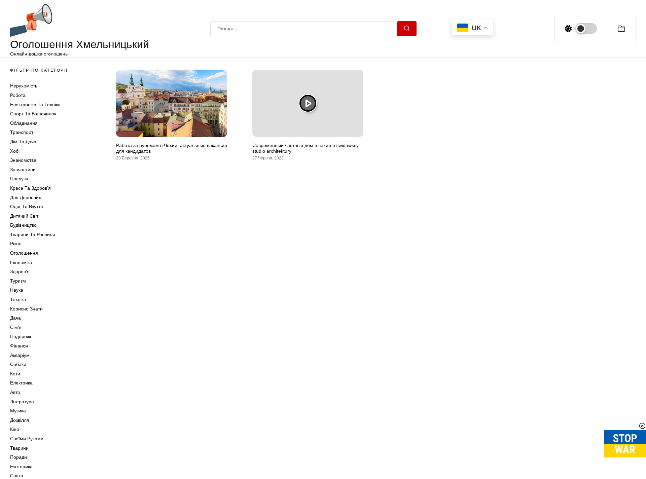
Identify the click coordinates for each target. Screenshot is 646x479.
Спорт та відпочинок (33, 113)
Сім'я (16, 327)
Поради (18, 457)
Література (22, 401)
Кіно (14, 429)
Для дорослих (25, 197)
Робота (18, 95)
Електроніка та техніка (35, 104)
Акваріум (20, 355)
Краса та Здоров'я (30, 188)
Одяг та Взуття (26, 206)
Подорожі (20, 336)
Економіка (21, 262)
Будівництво (23, 225)
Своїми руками (26, 438)
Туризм (18, 281)
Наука (16, 290)
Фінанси (19, 345)
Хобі (15, 151)
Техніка (18, 299)
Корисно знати (26, 308)
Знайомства (23, 160)
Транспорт (21, 132)
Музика (18, 410)
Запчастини (23, 169)
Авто (15, 392)
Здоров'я (20, 271)
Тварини (19, 448)
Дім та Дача (23, 141)
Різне (16, 243)
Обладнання (24, 123)
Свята (16, 475)
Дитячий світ (24, 216)
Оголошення (24, 253)
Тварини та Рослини (32, 234)
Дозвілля (19, 420)
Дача (15, 318)
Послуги (19, 178)
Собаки (18, 364)
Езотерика (21, 466)
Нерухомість (23, 85)
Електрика (21, 382)
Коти (15, 373)
